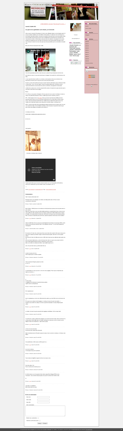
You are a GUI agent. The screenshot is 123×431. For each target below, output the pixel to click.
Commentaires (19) (39, 189)
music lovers (74, 45)
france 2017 (77, 54)
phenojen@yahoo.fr (76, 38)
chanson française (75, 50)
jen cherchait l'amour (74, 47)
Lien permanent (31, 189)
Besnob (86, 26)
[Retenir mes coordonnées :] (38, 418)
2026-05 (87, 48)
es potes (40, 97)
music (72, 49)
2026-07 (87, 43)
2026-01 (87, 50)
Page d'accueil (56, 23)
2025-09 (87, 58)
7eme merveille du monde (51, 189)
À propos (75, 34)
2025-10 (87, 56)
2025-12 (87, 52)
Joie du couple (88, 28)
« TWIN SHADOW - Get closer (46, 23)
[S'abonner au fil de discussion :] (40, 420)
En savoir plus (89, 429)
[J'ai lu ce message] (121, 429)
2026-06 (87, 45)
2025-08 (87, 60)
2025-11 (87, 54)
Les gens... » (62, 23)
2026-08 (87, 41)
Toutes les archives (89, 63)
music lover (73, 53)
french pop (76, 55)
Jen (30, 218)
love (71, 55)
